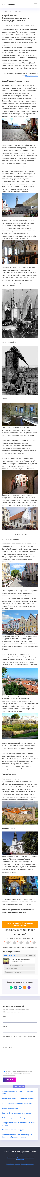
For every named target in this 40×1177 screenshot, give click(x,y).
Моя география (8, 4)
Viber (29, 987)
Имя (5, 1016)
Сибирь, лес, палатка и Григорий (14, 1118)
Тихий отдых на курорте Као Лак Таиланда (18, 1098)
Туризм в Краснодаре (10, 1108)
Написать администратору (27, 1164)
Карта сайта (17, 1164)
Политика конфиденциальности (25, 1158)
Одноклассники (24, 987)
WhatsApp (11, 987)
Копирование (20, 1159)
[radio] (7, 943)
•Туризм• (8, 1164)
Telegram (20, 987)
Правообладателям (12, 1158)
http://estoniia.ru (31, 76)
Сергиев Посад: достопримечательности (17, 1113)
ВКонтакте (15, 987)
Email (5, 1026)
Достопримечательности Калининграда (17, 1103)
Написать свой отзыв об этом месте (20, 924)
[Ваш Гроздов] (6, 961)
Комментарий (8, 1047)
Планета (12, 1164)
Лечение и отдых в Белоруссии (13, 1130)
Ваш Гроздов (9, 955)
